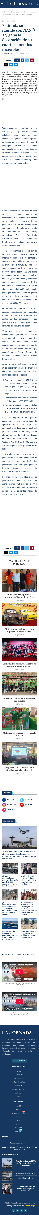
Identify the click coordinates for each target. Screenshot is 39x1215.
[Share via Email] (16, 64)
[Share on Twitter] (27, 60)
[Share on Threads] (6, 64)
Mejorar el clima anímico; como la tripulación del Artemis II (19, 1148)
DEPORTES (18, 1128)
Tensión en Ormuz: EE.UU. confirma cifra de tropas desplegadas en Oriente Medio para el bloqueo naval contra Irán (19, 855)
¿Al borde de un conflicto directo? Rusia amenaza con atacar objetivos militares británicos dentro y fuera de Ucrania (9, 908)
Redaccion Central (8, 53)
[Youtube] (25, 1210)
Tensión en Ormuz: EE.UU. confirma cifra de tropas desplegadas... (26, 1163)
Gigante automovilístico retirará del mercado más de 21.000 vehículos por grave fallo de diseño (10, 881)
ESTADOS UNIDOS (18, 1113)
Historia (18, 1071)
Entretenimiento (18, 1078)
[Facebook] (13, 1210)
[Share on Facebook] (22, 60)
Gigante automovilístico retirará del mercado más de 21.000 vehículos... (25, 1176)
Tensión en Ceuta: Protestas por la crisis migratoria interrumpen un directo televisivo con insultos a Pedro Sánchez (29, 908)
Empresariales (15, 12)
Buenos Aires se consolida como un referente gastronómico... (19, 665)
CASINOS (18, 1131)
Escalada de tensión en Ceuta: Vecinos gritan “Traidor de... (26, 1189)
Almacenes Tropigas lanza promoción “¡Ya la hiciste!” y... (19, 595)
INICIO (4, 12)
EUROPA (18, 1117)
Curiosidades (18, 1074)
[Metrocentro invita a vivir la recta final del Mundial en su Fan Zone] (19, 718)
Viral (18, 1096)
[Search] (37, 4)
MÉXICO (18, 1109)
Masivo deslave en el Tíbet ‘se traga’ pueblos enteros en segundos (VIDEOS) (28, 934)
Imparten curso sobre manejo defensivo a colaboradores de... (19, 768)
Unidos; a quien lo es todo (19, 1143)
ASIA (18, 1120)
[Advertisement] (19, 187)
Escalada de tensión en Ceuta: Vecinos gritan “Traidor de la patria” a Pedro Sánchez (28, 880)
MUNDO (18, 1106)
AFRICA (18, 1124)
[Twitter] (17, 1210)
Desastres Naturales (18, 1089)
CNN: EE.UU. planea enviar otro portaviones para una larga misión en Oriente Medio (10, 935)
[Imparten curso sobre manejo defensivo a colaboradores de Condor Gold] (19, 753)
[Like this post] (18, 60)
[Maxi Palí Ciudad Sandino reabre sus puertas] (19, 683)
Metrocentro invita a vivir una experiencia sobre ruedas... (19, 630)
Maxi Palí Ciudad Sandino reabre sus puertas (19, 699)
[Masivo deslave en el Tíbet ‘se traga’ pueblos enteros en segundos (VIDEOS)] (29, 923)
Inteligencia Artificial (18, 1082)
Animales (18, 1093)
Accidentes (18, 1085)
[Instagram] (21, 1210)
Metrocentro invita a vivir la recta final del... (19, 734)
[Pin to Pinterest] (32, 60)
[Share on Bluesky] (11, 64)
